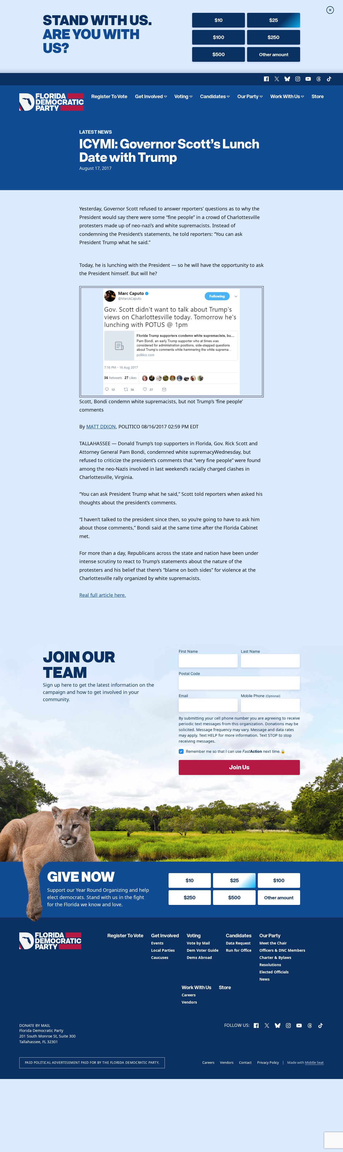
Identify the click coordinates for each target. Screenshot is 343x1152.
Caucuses (159, 957)
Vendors (189, 1002)
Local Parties (163, 950)
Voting (181, 96)
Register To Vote (109, 96)
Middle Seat (314, 1062)
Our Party (248, 96)
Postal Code (189, 673)
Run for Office (238, 950)
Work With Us (285, 96)
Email (183, 695)
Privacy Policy (268, 1062)
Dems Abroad (199, 957)
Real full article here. (102, 595)
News (264, 979)
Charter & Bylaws (275, 957)
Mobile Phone (260, 695)
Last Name (250, 651)
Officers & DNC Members (282, 950)
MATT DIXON (101, 426)
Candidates (213, 96)
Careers (189, 995)
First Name (188, 651)
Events (157, 943)
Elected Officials (274, 972)
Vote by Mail (198, 943)
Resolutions (270, 965)
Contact (245, 1062)
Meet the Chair (273, 943)
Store (318, 96)
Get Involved (149, 96)
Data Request (238, 943)
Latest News (95, 131)
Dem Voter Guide (202, 950)
